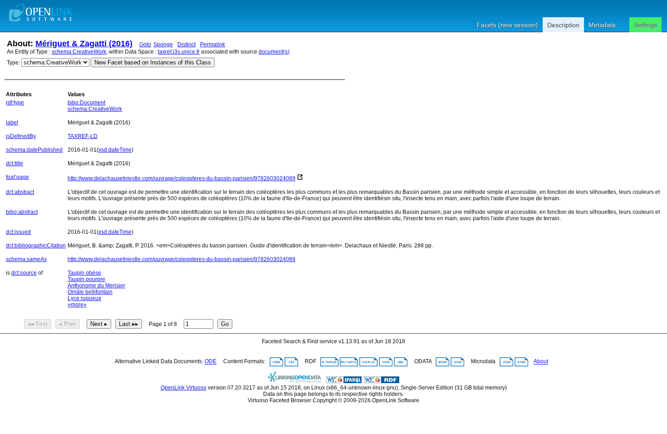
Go (225, 324)
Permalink (212, 44)
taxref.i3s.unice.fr (179, 52)
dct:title (14, 163)
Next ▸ (99, 324)
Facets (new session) (507, 25)
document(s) (274, 52)
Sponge (163, 44)
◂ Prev (67, 324)
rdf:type (15, 102)
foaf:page (17, 177)
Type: (13, 62)
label (12, 122)
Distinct (186, 44)
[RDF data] (381, 381)
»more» (77, 304)
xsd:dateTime (115, 150)
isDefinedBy (21, 136)
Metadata (602, 25)
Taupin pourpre (86, 279)
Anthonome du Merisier (96, 285)
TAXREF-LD (83, 136)
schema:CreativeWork (79, 52)
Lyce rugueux (84, 298)
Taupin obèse (84, 273)
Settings (645, 25)
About (541, 362)
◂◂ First (38, 324)
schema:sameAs (26, 259)
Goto (145, 44)
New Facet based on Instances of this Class (152, 62)
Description (563, 25)
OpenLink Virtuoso (183, 388)
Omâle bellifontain (90, 292)
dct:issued (18, 232)
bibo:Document (86, 102)
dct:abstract (20, 192)
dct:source (24, 273)
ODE (210, 362)
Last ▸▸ (128, 324)
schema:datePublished (34, 150)
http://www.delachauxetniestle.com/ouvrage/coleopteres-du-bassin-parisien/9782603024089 (181, 178)
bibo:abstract (22, 212)
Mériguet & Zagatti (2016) (83, 43)
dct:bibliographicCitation (36, 245)
